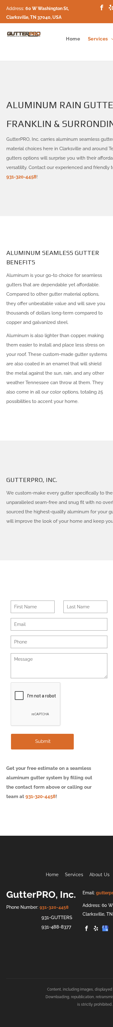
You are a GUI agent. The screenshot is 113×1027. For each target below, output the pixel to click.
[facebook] (102, 8)
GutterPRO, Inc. (41, 894)
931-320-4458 (21, 177)
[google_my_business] (105, 929)
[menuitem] (69, 39)
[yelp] (96, 929)
